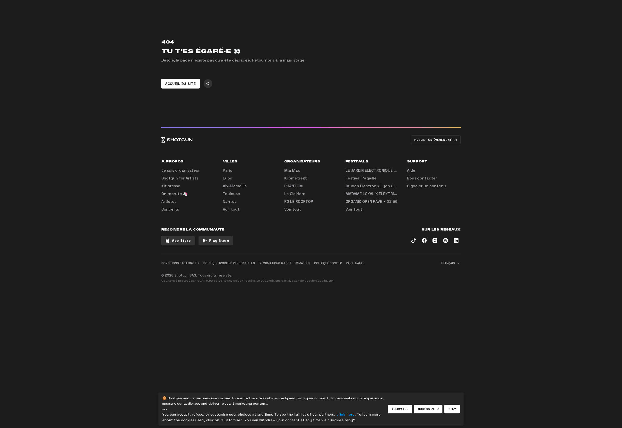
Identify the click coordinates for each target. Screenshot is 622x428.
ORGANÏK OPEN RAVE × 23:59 (371, 201)
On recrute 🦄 (174, 193)
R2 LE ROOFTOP (298, 201)
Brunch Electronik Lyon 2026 (373, 185)
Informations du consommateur (284, 263)
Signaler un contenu (426, 185)
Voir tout (231, 209)
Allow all (400, 409)
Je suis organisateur (180, 170)
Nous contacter (422, 178)
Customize (426, 409)
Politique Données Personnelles (229, 263)
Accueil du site (180, 83)
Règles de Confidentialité (241, 281)
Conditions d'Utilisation (282, 281)
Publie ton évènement (433, 140)
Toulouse (231, 193)
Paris (227, 170)
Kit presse (170, 185)
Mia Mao (292, 170)
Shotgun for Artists (179, 178)
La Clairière (294, 193)
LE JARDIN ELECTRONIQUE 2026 (375, 170)
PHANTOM (293, 185)
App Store (181, 240)
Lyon (227, 178)
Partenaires (355, 263)
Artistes (168, 201)
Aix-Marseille (235, 185)
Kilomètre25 (296, 178)
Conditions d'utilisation (180, 263)
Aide (411, 170)
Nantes (229, 201)
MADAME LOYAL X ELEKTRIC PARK (376, 193)
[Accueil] (176, 140)
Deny (452, 409)
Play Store (219, 240)
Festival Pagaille (361, 178)
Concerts (170, 209)
